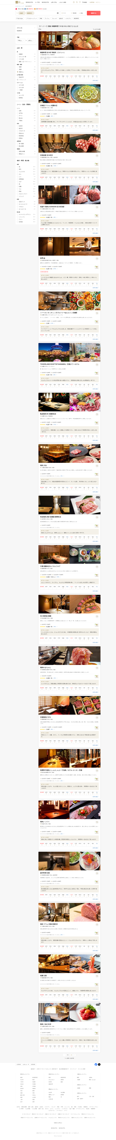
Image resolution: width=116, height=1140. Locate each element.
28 (98, 293)
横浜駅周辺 (63, 1077)
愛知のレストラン (53, 1089)
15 (98, 446)
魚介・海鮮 (72, 1108)
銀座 (21, 1077)
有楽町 (33, 1081)
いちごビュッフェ (52, 1117)
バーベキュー (59, 1110)
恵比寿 (21, 1088)
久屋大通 (51, 1099)
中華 (62, 1106)
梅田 (78, 1077)
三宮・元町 (91, 1096)
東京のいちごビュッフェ (64, 1117)
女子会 (18, 1106)
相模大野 (51, 1084)
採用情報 (33, 1064)
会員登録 (92, 2)
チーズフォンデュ (80, 1108)
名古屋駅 (63, 1092)
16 (98, 344)
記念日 (41, 1106)
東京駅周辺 (35, 1077)
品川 (21, 1101)
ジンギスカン (65, 1108)
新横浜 (62, 1079)
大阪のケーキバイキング (50, 1114)
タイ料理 (21, 1108)
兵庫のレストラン (82, 1093)
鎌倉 (62, 1081)
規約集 (32, 1069)
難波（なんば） (92, 1079)
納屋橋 (62, 1094)
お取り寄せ (54, 2)
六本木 (21, 1081)
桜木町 (50, 1081)
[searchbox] (37, 13)
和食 (58, 1106)
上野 (21, 1099)
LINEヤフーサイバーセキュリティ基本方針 (46, 1069)
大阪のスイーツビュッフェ (27, 1117)
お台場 (33, 1097)
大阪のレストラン (82, 1074)
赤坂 (21, 1086)
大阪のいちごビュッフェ (76, 1117)
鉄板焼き (86, 1106)
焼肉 (75, 1106)
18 (98, 648)
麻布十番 (22, 1095)
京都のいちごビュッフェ (89, 1117)
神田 (21, 1097)
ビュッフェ (67, 1106)
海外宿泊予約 (45, 2)
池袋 (21, 1093)
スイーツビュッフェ (75, 1114)
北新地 (90, 1077)
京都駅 (78, 1088)
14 (98, 86)
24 (98, 697)
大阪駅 (78, 1079)
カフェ (51, 1108)
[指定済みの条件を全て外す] (58, 13)
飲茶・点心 (41, 1108)
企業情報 (19, 1064)
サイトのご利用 (81, 1069)
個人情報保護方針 (63, 1069)
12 (98, 33)
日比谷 (21, 1084)
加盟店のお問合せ (58, 1122)
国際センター (52, 1094)
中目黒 (33, 1084)
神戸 (78, 1096)
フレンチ (53, 1106)
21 (98, 596)
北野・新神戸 (80, 1098)
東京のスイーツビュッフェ (88, 1114)
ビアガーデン (52, 1110)
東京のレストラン (25, 1074)
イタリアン (47, 1106)
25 (98, 135)
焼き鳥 (87, 1108)
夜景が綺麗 (24, 1106)
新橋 (33, 1090)
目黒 (33, 1099)
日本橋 (33, 1086)
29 (98, 187)
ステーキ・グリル (93, 1106)
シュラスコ (57, 1108)
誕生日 (36, 1106)
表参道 (33, 1088)
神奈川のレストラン (54, 1074)
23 (98, 238)
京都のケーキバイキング (63, 1114)
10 (98, 1004)
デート (65, 1110)
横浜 (50, 1077)
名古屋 (50, 1092)
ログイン (98, 2)
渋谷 (21, 1090)
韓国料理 (93, 1108)
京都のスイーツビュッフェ (41, 1117)
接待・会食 (30, 1106)
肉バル (46, 1108)
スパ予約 (37, 2)
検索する (93, 13)
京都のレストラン (82, 1084)
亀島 (50, 1097)
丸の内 (21, 1079)
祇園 (90, 1088)
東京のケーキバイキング (37, 1114)
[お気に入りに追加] (97, 53)
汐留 (33, 1093)
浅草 (33, 1101)
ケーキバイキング (26, 1114)
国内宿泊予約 (29, 2)
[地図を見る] (97, 63)
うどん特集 (34, 1108)
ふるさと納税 (62, 2)
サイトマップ (73, 1069)
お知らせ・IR (26, 1064)
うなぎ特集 (27, 1108)
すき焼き (80, 1106)
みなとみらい (52, 1079)
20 (98, 497)
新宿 (33, 1079)
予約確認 (84, 2)
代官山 (33, 1095)
